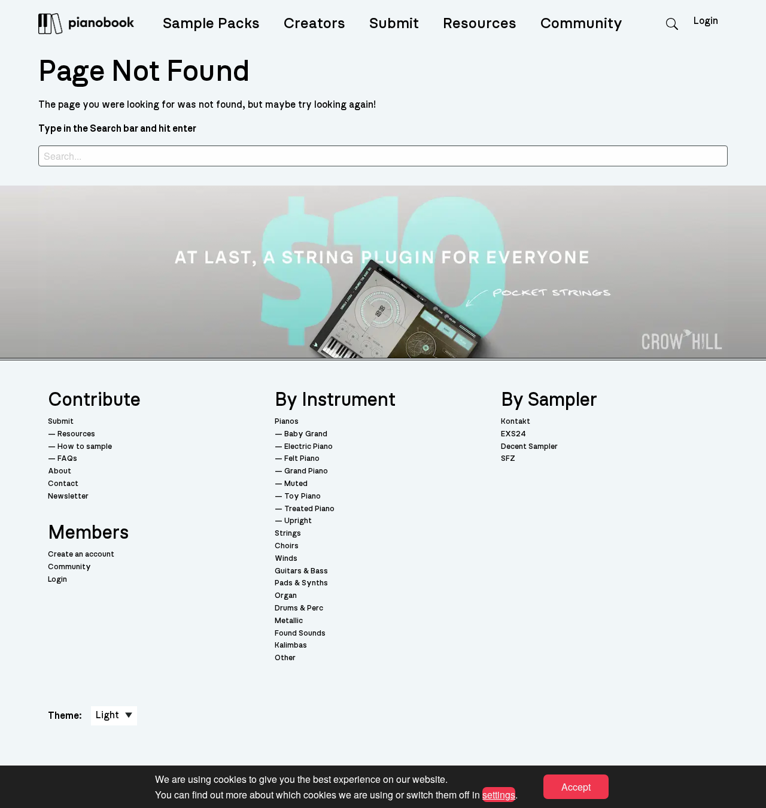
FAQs (67, 459)
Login (57, 580)
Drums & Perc (299, 608)
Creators (314, 23)
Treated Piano (309, 509)
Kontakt (515, 422)
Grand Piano (306, 471)
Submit (394, 23)
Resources (479, 23)
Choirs (287, 546)
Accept (576, 787)
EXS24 (513, 434)
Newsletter (68, 496)
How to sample (84, 447)
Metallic (289, 621)
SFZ (508, 459)
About (59, 471)
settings (498, 794)
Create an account (81, 554)
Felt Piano (302, 459)
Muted (296, 484)
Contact (63, 484)
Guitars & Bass (301, 571)
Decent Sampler (529, 447)
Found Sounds (300, 633)
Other (285, 658)
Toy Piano (302, 496)
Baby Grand (305, 434)
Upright (298, 521)
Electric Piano (308, 447)
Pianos (287, 422)
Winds (286, 559)
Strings (288, 533)
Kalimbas (291, 645)
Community (581, 23)
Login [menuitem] (706, 21)
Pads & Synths (301, 583)
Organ (286, 596)
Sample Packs (211, 23)
